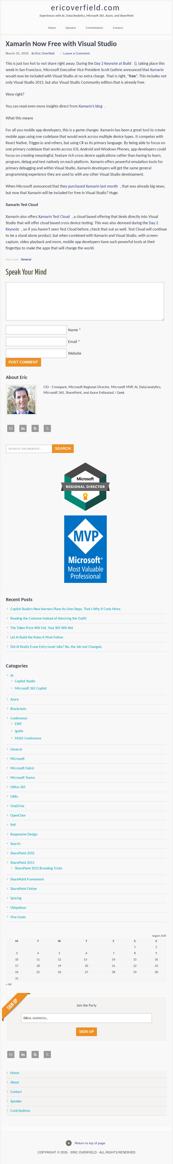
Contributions (20, 1111)
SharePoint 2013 (22, 863)
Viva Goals (18, 917)
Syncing (15, 898)
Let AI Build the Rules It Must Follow (36, 637)
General (26, 259)
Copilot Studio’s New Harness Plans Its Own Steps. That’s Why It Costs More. (65, 609)
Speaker (16, 1101)
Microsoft (17, 759)
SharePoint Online (23, 889)
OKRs (14, 797)
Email (72, 342)
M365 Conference (28, 738)
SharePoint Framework (27, 879)
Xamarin (157, 70)
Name (73, 330)
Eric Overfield (45, 53)
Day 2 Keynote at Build (112, 64)
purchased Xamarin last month (93, 186)
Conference (18, 718)
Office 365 (17, 787)
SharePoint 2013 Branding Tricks (38, 868)
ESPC (18, 724)
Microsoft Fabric (22, 768)
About (14, 1082)
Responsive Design (23, 834)
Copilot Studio (25, 681)
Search (15, 844)
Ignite (19, 731)
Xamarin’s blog (90, 106)
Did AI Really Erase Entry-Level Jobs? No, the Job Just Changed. (56, 647)
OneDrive (17, 806)
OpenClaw (17, 815)
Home (14, 1073)
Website (74, 353)
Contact (16, 1092)
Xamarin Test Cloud (54, 217)
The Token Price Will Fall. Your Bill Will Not (41, 628)
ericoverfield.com (85, 8)
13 (85, 959)
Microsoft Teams (22, 778)
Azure (14, 699)
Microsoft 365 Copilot (31, 688)
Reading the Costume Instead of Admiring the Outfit (48, 618)
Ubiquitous (18, 908)
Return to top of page (90, 1143)
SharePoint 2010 (22, 853)
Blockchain (18, 709)
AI (11, 676)
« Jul (8, 984)
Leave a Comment (76, 53)
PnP (13, 825)
